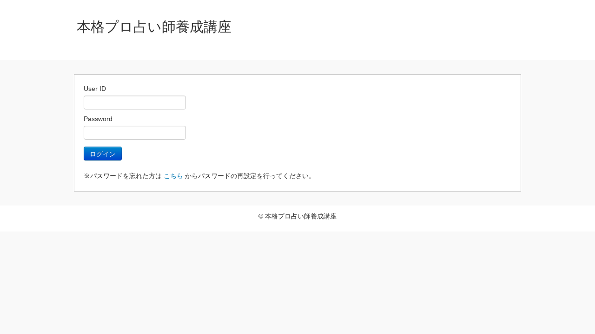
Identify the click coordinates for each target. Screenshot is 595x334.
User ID (95, 88)
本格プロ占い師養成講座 (154, 26)
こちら (173, 176)
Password (98, 118)
